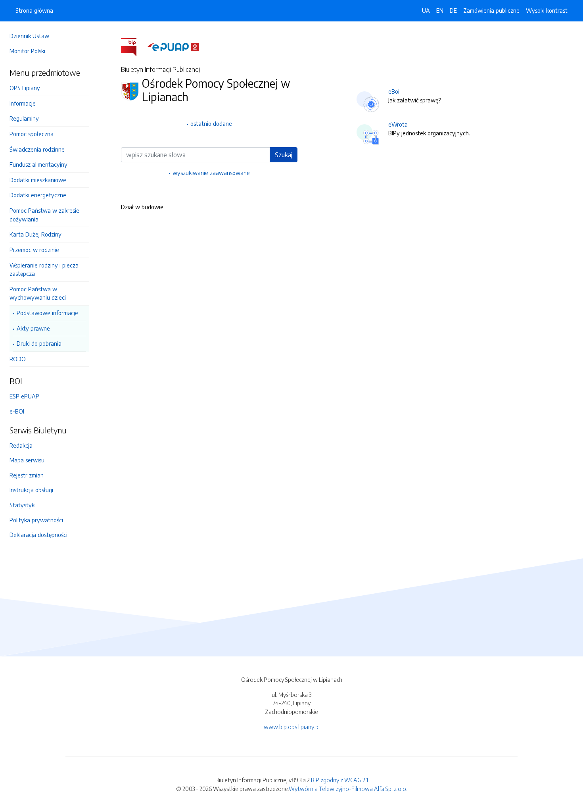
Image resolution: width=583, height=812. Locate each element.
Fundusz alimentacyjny (38, 164)
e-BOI (17, 411)
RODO (18, 358)
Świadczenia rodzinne (37, 149)
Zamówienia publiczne (491, 10)
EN (439, 10)
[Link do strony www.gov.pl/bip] (133, 46)
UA (426, 10)
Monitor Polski (27, 50)
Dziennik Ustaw (29, 35)
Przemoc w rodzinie (34, 249)
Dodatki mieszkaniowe (38, 179)
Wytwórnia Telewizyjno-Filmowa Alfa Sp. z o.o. (348, 788)
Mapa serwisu (27, 460)
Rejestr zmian (27, 475)
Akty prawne (33, 328)
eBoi (393, 91)
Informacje (23, 103)
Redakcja (21, 445)
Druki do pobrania (39, 343)
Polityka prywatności (36, 519)
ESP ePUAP (24, 396)
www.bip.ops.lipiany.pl (292, 726)
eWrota (398, 124)
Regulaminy (24, 118)
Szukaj (283, 155)
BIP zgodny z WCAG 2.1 (339, 779)
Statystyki (23, 504)
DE (453, 10)
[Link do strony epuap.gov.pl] (173, 46)
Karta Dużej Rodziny (35, 234)
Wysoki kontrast (547, 10)
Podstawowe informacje (47, 312)
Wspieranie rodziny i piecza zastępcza (44, 269)
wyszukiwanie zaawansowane (211, 172)
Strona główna (34, 10)
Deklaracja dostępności (38, 534)
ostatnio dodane (211, 123)
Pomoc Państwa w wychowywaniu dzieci (38, 293)
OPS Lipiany (25, 87)
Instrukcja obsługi (31, 489)
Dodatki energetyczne (38, 194)
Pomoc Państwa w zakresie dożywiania (44, 215)
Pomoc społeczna (32, 133)
